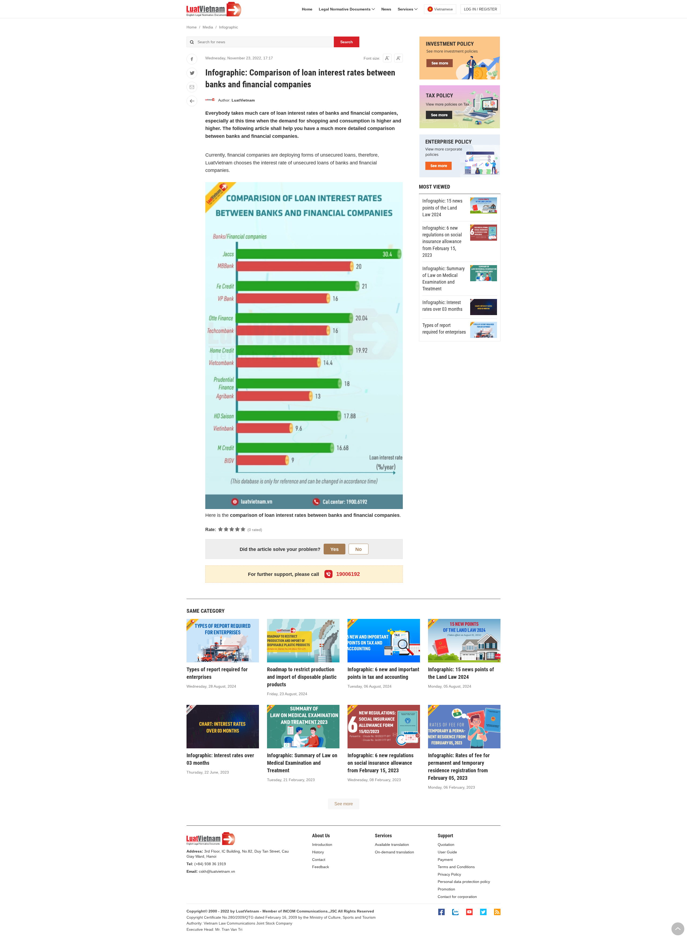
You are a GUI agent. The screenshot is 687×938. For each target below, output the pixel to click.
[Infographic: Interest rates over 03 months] (483, 307)
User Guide (447, 852)
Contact (318, 859)
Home (307, 9)
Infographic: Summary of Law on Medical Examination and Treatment (302, 763)
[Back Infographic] (192, 101)
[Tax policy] (459, 127)
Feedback (320, 867)
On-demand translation (394, 852)
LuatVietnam (243, 100)
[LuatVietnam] (210, 100)
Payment (445, 859)
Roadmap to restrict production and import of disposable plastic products (302, 677)
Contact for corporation (457, 896)
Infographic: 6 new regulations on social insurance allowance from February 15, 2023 (442, 241)
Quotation (446, 844)
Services (406, 9)
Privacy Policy (449, 874)
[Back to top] (677, 928)
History (318, 852)
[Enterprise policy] (459, 176)
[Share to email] (192, 87)
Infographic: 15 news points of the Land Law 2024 (442, 207)
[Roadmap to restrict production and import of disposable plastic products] (303, 640)
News (386, 9)
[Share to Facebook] (192, 59)
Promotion (446, 889)
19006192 (347, 574)
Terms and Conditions (456, 867)
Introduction (322, 844)
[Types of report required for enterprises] (483, 330)
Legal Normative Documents (345, 9)
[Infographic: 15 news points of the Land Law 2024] (483, 205)
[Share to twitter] (192, 73)
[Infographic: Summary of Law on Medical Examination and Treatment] (483, 273)
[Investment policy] (459, 78)
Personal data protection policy (464, 881)
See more (343, 804)
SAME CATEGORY (206, 611)
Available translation (392, 844)
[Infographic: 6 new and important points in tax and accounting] (384, 640)
